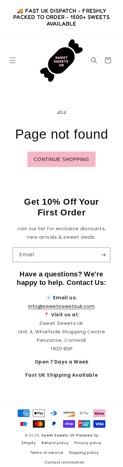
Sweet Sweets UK (58, 435)
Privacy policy (88, 442)
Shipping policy (84, 452)
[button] (13, 60)
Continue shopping (61, 159)
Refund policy (55, 442)
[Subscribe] (103, 254)
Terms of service (46, 452)
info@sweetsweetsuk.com (61, 306)
